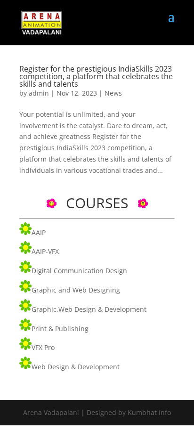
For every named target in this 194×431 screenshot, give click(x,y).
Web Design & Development (76, 366)
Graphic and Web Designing (76, 289)
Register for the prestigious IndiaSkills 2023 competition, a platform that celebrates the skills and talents (96, 76)
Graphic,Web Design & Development (89, 309)
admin (39, 93)
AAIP (39, 232)
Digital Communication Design (79, 270)
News (113, 93)
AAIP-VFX (45, 251)
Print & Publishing (60, 328)
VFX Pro (43, 347)
